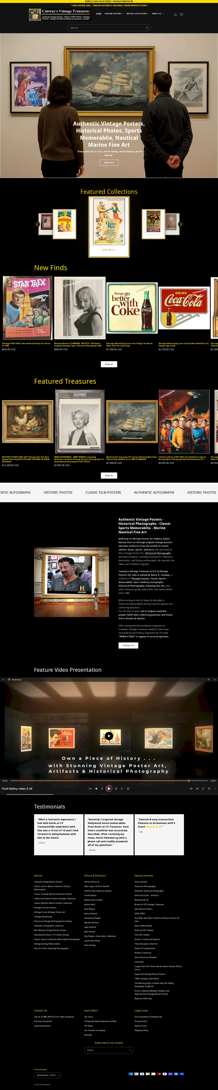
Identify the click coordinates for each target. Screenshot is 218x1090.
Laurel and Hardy (92, 940)
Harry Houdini (141, 881)
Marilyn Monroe (91, 922)
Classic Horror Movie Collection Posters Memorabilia (52, 888)
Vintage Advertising (43, 916)
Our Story (88, 1016)
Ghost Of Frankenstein (145, 948)
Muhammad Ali (141, 900)
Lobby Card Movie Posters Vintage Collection (55, 898)
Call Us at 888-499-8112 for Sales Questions (54, 1016)
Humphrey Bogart (92, 918)
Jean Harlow (89, 931)
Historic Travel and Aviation (147, 939)
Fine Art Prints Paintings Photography (51, 948)
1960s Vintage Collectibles (147, 978)
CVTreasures (45, 1085)
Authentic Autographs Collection (49, 925)
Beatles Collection (143, 952)
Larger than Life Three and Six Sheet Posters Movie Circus (158, 968)
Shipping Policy (141, 1030)
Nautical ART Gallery (144, 930)
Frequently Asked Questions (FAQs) (100, 1021)
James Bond (89, 904)
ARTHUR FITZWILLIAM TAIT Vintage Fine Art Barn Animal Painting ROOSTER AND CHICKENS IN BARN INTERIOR (25, 459)
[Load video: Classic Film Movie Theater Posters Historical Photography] (109, 736)
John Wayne (89, 909)
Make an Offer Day (143, 998)
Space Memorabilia (143, 925)
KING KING (140, 913)
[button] (114, 14)
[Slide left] (6, 304)
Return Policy (141, 1025)
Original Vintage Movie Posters (48, 881)
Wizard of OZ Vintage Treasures (149, 904)
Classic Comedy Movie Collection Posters (53, 894)
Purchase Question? (43, 1021)
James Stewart (90, 913)
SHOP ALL (109, 162)
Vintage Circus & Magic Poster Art (49, 912)
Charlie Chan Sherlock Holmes (98, 890)
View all (109, 364)
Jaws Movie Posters (143, 909)
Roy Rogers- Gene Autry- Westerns (100, 936)
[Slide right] (211, 304)
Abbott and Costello (93, 900)
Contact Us (128, 645)
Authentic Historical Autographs (149, 890)
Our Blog (88, 1025)
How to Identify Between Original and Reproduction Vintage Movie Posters (152, 992)
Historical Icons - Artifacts (147, 895)
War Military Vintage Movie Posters (50, 930)
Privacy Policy (141, 1021)
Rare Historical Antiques (146, 957)
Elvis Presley (90, 945)
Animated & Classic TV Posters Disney (51, 934)
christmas (139, 961)
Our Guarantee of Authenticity (148, 1016)
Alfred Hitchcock (92, 881)
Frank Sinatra (90, 895)
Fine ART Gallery (142, 934)
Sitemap (88, 1035)
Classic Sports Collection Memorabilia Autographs (57, 939)
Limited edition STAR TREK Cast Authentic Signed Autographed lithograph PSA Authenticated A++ (182, 458)
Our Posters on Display (94, 1030)
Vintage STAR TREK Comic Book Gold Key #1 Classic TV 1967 (26, 344)
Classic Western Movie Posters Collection (53, 903)
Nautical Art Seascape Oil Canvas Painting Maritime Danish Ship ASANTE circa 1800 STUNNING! (131, 458)
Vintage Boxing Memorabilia (47, 943)
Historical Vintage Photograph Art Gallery (53, 921)
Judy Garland (90, 927)
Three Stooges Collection (146, 943)
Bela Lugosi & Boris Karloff (96, 886)
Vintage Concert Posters (45, 907)
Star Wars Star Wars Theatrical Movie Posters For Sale (157, 919)
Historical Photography (145, 886)
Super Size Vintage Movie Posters (150, 974)
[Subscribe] (130, 1050)
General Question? (42, 1025)
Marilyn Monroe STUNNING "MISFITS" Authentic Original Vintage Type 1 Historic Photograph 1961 (78, 344)
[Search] (147, 28)
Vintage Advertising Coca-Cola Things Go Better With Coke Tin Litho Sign (129, 344)
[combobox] (109, 28)
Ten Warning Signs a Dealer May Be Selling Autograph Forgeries (154, 985)
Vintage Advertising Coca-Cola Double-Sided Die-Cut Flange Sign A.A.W (184, 344)
